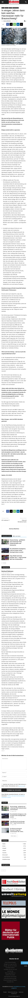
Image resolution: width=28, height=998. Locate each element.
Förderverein (14, 993)
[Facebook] (7, 24)
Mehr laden (13, 836)
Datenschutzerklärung (12, 992)
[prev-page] (2, 563)
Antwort (3, 750)
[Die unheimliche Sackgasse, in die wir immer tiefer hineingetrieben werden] (5, 550)
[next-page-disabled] (5, 870)
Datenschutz (21, 786)
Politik (10, 7)
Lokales (6, 7)
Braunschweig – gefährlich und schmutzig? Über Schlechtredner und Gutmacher (18, 808)
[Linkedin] (18, 24)
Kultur (6, 5)
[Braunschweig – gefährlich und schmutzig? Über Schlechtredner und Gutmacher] (5, 541)
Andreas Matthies (7, 21)
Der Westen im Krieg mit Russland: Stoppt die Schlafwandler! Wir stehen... (17, 830)
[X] (11, 24)
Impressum (21, 992)
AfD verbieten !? (5, 520)
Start (2, 5)
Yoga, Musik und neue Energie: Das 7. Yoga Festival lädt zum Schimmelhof (18, 557)
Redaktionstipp (15, 7)
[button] (2, 2)
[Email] (21, 24)
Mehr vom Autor (16, 536)
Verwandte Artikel (6, 536)
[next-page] (5, 563)
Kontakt (5, 992)
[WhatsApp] (14, 24)
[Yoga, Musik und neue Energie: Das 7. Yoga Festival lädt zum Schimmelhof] (5, 557)
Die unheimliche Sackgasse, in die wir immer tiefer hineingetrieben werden (18, 550)
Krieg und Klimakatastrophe (22, 521)
